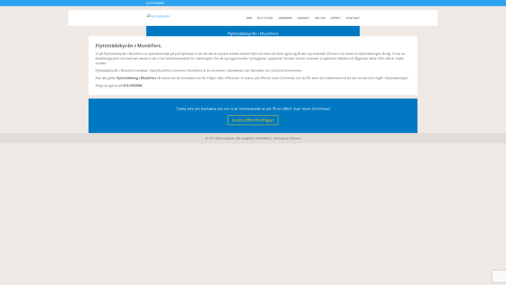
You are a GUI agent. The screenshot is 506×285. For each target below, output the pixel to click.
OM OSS (320, 18)
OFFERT (336, 18)
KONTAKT (353, 18)
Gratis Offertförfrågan (253, 120)
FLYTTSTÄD (265, 18)
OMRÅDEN (285, 18)
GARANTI (303, 18)
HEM (249, 18)
